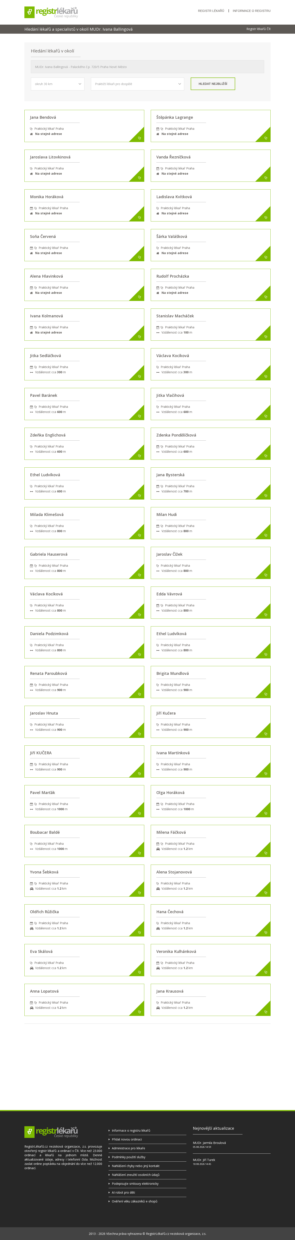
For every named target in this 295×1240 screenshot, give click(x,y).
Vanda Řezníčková (173, 157)
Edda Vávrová (169, 593)
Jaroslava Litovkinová (50, 157)
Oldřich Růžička (44, 911)
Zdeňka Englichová (48, 435)
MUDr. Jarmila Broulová (209, 1143)
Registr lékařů (211, 11)
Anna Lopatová (44, 991)
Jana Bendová (43, 117)
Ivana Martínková (173, 752)
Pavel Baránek (43, 395)
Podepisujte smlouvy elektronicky (135, 1183)
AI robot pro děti (123, 1192)
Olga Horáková (170, 792)
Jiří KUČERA (41, 752)
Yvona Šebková (44, 872)
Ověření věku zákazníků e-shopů (134, 1201)
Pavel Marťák (42, 792)
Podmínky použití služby (128, 1157)
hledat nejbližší (213, 83)
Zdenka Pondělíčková (176, 435)
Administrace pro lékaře (128, 1148)
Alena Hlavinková (46, 276)
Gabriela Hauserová (49, 554)
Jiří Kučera (166, 713)
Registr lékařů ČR (258, 28)
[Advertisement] (147, 1054)
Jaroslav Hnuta (44, 713)
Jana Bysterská (170, 474)
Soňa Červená (43, 236)
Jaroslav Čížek (169, 554)
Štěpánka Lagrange (174, 117)
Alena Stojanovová (174, 872)
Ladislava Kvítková (174, 196)
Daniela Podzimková (49, 633)
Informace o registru (252, 11)
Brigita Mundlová (172, 673)
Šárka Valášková (171, 236)
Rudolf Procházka (172, 276)
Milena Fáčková (171, 832)
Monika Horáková (46, 196)
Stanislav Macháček (175, 315)
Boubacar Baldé (45, 832)
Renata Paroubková (48, 673)
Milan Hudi (166, 514)
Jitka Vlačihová (170, 395)
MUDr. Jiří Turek (204, 1160)
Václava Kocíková (172, 355)
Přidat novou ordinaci (127, 1139)
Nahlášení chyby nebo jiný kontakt (136, 1166)
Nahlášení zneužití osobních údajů (136, 1175)
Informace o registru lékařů (131, 1130)
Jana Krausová (170, 991)
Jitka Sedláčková (45, 355)
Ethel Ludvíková (45, 474)
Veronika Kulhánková (176, 951)
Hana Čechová (170, 911)
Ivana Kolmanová (46, 315)
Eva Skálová (41, 951)
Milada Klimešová (47, 514)
